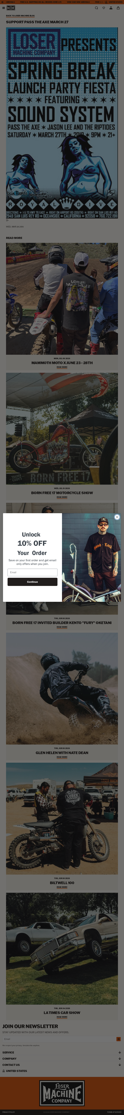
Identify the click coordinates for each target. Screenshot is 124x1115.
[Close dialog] (117, 517)
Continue (32, 582)
